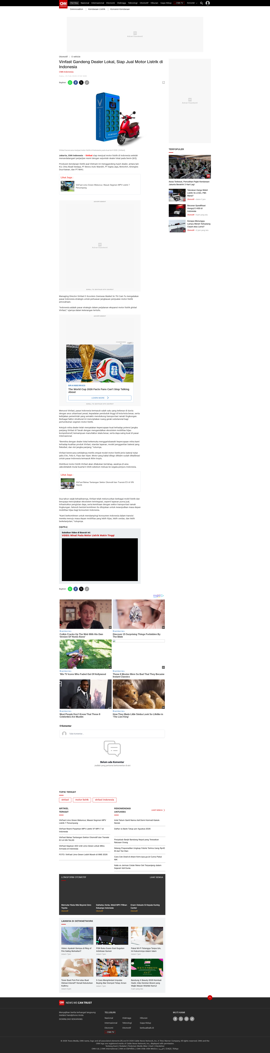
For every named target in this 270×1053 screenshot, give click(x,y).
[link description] (63, 4)
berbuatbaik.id (147, 1028)
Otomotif (144, 3)
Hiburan (154, 3)
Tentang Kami (111, 1046)
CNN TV (179, 3)
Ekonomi (110, 3)
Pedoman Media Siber (138, 1046)
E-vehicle (76, 56)
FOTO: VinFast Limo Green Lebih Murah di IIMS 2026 (83, 854)
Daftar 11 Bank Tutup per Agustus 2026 (132, 828)
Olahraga (121, 3)
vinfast (65, 799)
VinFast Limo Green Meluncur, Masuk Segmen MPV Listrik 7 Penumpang (103, 186)
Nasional (85, 3)
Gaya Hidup (166, 3)
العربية (161, 1049)
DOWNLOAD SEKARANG (71, 1019)
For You (74, 3)
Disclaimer (160, 1046)
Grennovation (76, 9)
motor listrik (82, 799)
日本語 (168, 1049)
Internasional (97, 3)
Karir (151, 1046)
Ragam (191, 3)
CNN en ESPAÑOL (127, 1049)
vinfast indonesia (104, 799)
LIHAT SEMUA (156, 877)
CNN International (109, 1049)
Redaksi (122, 1046)
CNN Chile (141, 1049)
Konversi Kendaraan (120, 9)
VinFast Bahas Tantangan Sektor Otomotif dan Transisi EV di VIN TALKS (105, 483)
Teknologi (133, 3)
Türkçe (175, 1049)
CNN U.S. (96, 1049)
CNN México (151, 1049)
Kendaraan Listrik (96, 9)
